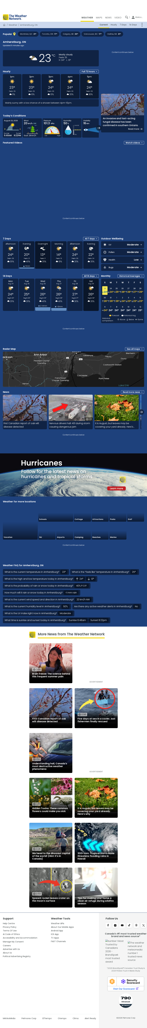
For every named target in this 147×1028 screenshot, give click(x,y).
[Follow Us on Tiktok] (129, 925)
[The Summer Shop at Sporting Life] (135, 531)
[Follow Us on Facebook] (108, 925)
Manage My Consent (13, 941)
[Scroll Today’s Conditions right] (98, 128)
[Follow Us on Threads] (136, 925)
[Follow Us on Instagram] (115, 925)
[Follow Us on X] (143, 925)
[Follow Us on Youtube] (122, 925)
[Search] (126, 17)
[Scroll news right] (141, 412)
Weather (13, 25)
